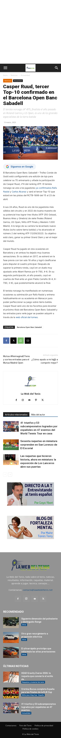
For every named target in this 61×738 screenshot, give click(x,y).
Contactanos (10, 725)
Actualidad (25, 75)
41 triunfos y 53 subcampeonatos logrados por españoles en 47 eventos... (38, 707)
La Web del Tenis (30, 393)
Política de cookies (30, 728)
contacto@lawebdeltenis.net (38, 589)
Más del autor (38, 414)
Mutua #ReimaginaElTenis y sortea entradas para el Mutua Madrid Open (16, 359)
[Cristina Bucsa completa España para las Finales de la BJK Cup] (11, 693)
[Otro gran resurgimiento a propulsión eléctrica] (11, 637)
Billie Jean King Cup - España (33, 695)
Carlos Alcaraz (19, 191)
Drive (24, 625)
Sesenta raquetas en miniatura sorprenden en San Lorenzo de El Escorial (38, 445)
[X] (13, 340)
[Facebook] (6, 340)
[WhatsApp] (21, 340)
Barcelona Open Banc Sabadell (29, 327)
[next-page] (10, 474)
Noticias (14, 75)
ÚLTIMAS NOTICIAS (15, 666)
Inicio (5, 75)
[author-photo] (30, 389)
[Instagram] (24, 400)
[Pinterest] (37, 400)
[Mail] (30, 400)
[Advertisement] (30, 32)
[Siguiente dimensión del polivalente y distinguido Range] (11, 622)
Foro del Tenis (25, 725)
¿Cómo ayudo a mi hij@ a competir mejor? (44, 361)
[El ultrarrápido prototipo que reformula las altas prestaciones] (11, 652)
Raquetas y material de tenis (33, 682)
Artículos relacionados (16, 414)
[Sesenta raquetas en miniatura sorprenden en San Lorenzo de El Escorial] (11, 444)
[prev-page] (5, 474)
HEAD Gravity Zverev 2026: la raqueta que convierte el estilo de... (37, 676)
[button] (5, 68)
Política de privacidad (44, 725)
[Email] (28, 340)
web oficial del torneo (27, 317)
